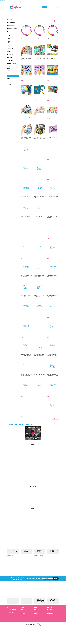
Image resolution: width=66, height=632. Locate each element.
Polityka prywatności (23, 613)
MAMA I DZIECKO (10, 29)
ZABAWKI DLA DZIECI (10, 51)
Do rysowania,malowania (11, 44)
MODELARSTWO (10, 54)
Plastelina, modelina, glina (11, 48)
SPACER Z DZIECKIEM (11, 25)
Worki (9, 35)
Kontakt (35, 609)
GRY (8, 53)
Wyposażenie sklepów (11, 62)
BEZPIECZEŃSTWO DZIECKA (12, 28)
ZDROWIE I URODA (10, 60)
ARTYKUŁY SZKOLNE (10, 32)
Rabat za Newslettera (50, 610)
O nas (34, 610)
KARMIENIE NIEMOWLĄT (11, 22)
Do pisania (9, 45)
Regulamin (22, 610)
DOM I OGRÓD (9, 57)
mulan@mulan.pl (11, 612)
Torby (9, 38)
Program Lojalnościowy (50, 613)
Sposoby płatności (23, 614)
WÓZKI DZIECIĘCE (10, 19)
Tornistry (9, 41)
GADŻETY (9, 56)
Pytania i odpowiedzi (37, 614)
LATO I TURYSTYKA (10, 59)
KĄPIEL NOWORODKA (10, 23)
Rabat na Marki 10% (49, 609)
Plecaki (9, 34)
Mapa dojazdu (36, 613)
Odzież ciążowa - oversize (11, 63)
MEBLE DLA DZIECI (10, 26)
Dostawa (22, 609)
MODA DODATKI (10, 31)
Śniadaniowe (10, 42)
